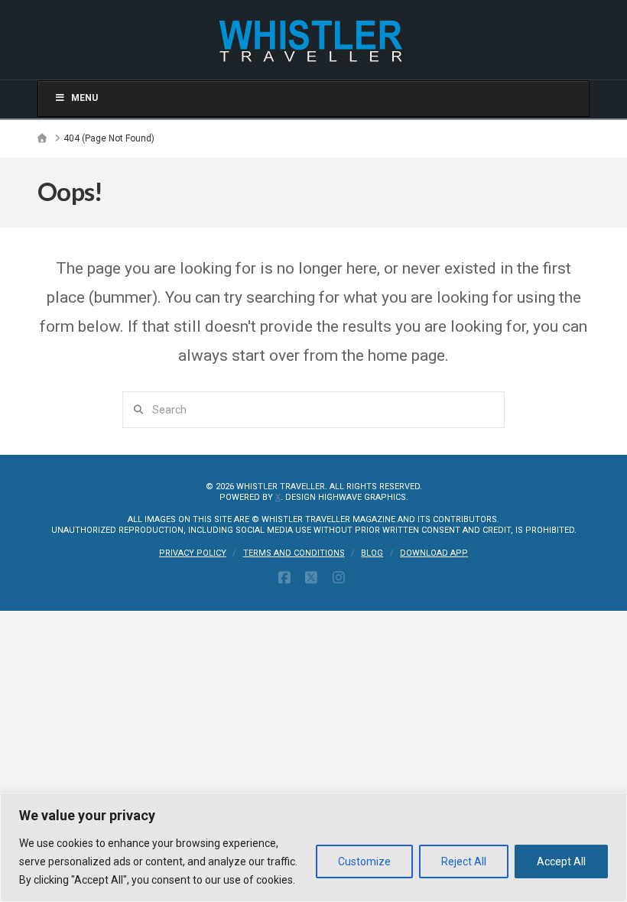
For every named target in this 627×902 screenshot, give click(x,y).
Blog (372, 553)
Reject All (463, 861)
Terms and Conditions (294, 553)
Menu (84, 97)
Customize (364, 861)
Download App (434, 553)
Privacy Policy (192, 553)
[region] (313, 847)
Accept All (561, 861)
